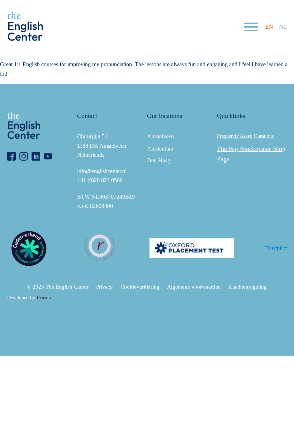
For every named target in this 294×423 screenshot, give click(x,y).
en (269, 27)
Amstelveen (160, 136)
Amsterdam (160, 149)
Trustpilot (276, 248)
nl (283, 27)
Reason (44, 297)
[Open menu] (251, 27)
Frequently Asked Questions (245, 136)
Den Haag (158, 160)
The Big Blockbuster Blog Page (251, 154)
